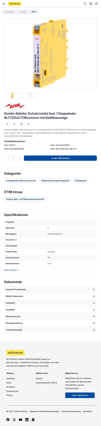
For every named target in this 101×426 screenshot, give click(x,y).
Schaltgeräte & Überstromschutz (21, 181)
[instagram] (33, 419)
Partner (9, 395)
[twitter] (14, 419)
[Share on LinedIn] (21, 124)
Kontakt (39, 378)
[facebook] (7, 419)
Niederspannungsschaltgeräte (55, 181)
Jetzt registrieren (80, 395)
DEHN (33, 12)
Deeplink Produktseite (16, 289)
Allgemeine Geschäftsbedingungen (44, 411)
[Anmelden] (90, 3)
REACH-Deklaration (14, 296)
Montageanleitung (14, 323)
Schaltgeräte (81, 181)
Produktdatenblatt (14, 330)
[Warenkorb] (96, 3)
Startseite (10, 378)
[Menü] (3, 3)
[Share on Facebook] (7, 124)
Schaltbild (10, 303)
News (8, 383)
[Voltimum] (14, 4)
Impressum (87, 411)
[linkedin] (26, 419)
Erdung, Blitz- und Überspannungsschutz (25, 199)
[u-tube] (20, 419)
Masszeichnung (13, 316)
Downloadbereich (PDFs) (46, 383)
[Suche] (85, 3)
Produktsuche (12, 391)
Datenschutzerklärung (71, 411)
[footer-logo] (50, 352)
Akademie (10, 387)
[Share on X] (14, 124)
